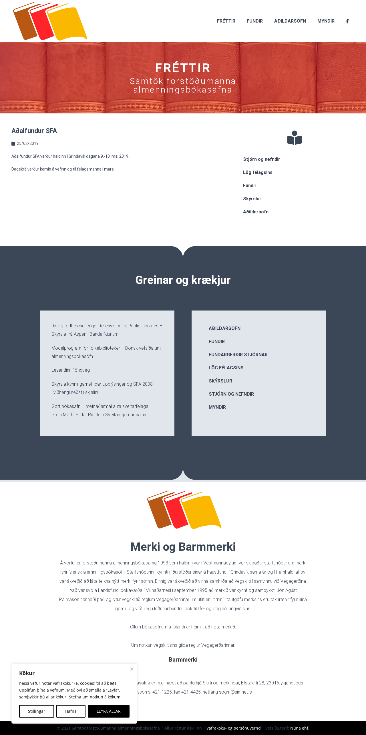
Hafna (71, 711)
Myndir (326, 21)
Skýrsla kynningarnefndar (76, 384)
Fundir (255, 21)
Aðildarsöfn (290, 21)
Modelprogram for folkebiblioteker (85, 348)
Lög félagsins (257, 172)
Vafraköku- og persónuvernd (233, 728)
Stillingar (36, 711)
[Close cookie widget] (131, 669)
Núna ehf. (299, 728)
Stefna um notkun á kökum (94, 697)
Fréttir (226, 21)
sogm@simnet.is (235, 692)
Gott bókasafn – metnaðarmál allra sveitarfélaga (99, 406)
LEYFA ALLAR (109, 711)
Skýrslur (252, 198)
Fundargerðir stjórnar (238, 354)
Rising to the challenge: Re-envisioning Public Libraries (104, 326)
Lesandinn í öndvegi (71, 370)
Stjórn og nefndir (261, 159)
